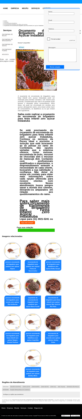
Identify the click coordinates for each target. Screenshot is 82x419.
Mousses (5, 54)
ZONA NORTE (35, 386)
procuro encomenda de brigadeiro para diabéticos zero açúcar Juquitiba (33, 337)
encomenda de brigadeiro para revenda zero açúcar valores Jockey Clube (53, 338)
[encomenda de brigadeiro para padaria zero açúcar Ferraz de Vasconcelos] (33, 249)
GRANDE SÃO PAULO (73, 386)
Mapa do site (38, 408)
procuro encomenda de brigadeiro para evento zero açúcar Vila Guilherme (12, 301)
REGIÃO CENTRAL (15, 386)
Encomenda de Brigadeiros (7, 40)
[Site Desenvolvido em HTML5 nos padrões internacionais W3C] (65, 415)
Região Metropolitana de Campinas (20, 389)
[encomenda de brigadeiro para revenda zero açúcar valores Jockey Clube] (53, 321)
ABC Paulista (61, 386)
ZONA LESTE (26, 386)
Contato (30, 408)
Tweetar (21, 47)
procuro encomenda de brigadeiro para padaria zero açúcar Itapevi (12, 265)
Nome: (50, 11)
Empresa (15, 8)
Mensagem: (50, 47)
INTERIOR (6, 389)
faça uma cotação (27, 222)
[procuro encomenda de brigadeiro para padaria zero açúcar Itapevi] (12, 249)
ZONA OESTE (45, 386)
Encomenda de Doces (7, 45)
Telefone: (50, 29)
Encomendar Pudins (6, 50)
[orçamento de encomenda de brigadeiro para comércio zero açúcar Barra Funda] (33, 285)
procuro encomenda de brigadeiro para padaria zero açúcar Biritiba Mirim (33, 372)
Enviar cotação (55, 67)
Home (5, 8)
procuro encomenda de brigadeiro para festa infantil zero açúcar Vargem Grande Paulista (12, 338)
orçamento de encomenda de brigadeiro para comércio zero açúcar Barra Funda (33, 302)
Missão (25, 8)
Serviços (35, 8)
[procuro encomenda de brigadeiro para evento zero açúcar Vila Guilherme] (12, 285)
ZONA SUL (53, 386)
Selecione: (6, 386)
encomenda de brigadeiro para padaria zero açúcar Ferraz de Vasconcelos (33, 266)
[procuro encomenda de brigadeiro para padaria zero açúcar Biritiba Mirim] (33, 356)
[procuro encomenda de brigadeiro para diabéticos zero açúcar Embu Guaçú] (53, 249)
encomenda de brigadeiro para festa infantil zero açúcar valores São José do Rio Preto (53, 302)
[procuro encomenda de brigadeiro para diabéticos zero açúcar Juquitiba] (33, 321)
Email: (50, 20)
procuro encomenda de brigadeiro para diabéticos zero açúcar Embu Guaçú (53, 265)
